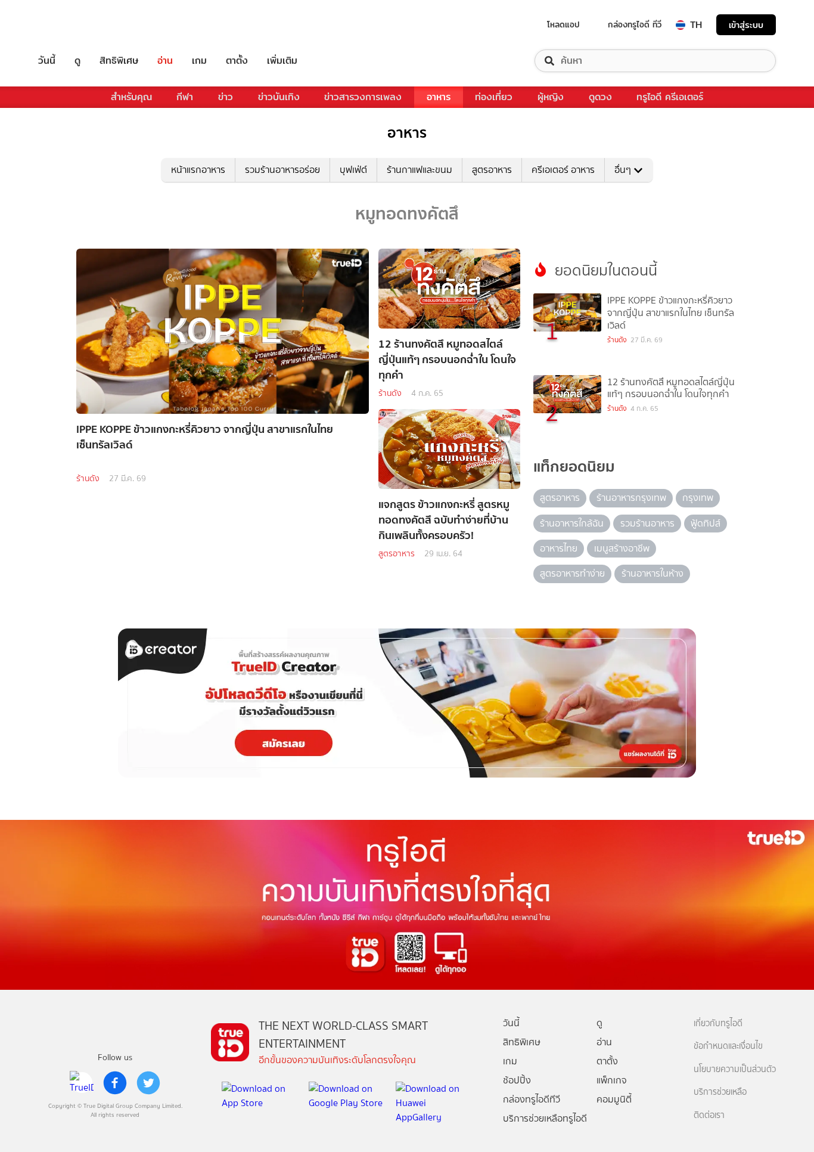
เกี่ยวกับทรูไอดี (718, 1023)
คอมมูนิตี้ (614, 1099)
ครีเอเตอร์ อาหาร (563, 169)
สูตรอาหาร (492, 169)
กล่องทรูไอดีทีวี (531, 1099)
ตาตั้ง (237, 61)
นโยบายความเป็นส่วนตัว (735, 1069)
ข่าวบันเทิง (279, 96)
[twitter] (148, 1083)
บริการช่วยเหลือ (720, 1092)
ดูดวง (600, 96)
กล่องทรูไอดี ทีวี (634, 24)
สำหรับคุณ (131, 96)
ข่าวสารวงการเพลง (363, 96)
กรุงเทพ (697, 497)
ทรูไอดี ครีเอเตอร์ (669, 96)
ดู (77, 61)
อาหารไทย (558, 548)
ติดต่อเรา (709, 1115)
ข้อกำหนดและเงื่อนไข (728, 1046)
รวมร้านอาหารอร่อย (282, 169)
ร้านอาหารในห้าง (652, 573)
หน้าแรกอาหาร (198, 169)
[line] (82, 1083)
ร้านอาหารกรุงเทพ (631, 497)
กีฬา (184, 96)
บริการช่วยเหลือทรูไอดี (545, 1118)
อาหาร (439, 96)
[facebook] (115, 1083)
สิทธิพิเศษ (119, 61)
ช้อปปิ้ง (517, 1080)
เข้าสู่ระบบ (746, 25)
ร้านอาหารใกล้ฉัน (572, 523)
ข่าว (225, 96)
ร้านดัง (88, 478)
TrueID (74, 24)
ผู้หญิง (551, 96)
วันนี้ (46, 61)
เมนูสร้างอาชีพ (622, 548)
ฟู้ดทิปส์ (705, 523)
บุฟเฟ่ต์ (353, 169)
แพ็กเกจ (611, 1080)
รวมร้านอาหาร (647, 523)
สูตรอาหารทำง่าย (572, 573)
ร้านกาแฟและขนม (419, 169)
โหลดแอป (563, 24)
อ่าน (165, 61)
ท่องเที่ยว (493, 96)
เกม (199, 61)
